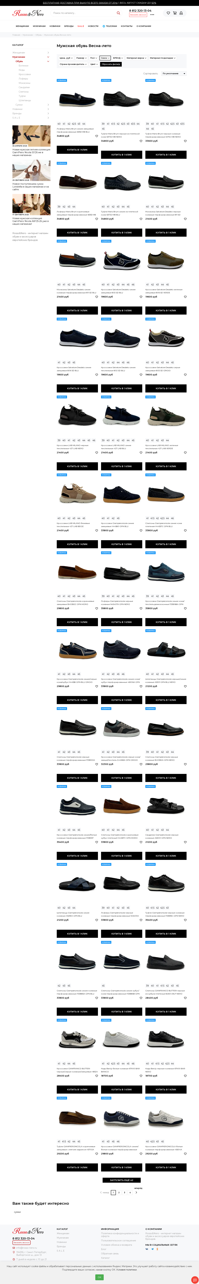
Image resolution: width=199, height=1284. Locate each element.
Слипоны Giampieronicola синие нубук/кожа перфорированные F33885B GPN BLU (120, 992)
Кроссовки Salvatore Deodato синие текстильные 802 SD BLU (118, 369)
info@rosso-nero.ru (26, 1247)
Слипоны (24, 91)
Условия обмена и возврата (116, 1244)
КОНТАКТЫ (126, 26)
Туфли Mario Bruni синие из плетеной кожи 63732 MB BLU (119, 213)
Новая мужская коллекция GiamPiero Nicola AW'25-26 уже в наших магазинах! (30, 221)
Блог (103, 1249)
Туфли (22, 96)
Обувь (19, 61)
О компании (144, 26)
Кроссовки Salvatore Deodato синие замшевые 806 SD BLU (74, 369)
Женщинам (22, 26)
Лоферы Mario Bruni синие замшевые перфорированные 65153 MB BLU (75, 130)
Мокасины (24, 83)
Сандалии (24, 87)
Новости (93, 26)
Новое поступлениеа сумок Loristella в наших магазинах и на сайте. (30, 186)
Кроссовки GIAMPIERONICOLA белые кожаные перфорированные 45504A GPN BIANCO (164, 1148)
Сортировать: (150, 73)
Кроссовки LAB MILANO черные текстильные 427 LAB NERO (72, 447)
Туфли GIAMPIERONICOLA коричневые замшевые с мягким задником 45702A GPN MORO (76, 1148)
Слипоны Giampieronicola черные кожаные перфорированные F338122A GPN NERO (76, 759)
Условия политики (126, 1269)
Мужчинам (39, 26)
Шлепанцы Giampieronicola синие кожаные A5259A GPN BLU (73, 914)
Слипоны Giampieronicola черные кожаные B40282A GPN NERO (161, 758)
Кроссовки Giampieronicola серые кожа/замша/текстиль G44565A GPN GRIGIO (120, 758)
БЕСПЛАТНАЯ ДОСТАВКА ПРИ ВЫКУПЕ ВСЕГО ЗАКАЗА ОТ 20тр (80, 3)
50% (154, 3)
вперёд (138, 1188)
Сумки (19, 104)
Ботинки (23, 65)
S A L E (81, 26)
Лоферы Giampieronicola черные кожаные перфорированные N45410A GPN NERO (120, 914)
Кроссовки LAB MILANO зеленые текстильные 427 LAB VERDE (161, 447)
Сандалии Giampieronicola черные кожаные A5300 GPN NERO (161, 836)
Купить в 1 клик (77, 149)
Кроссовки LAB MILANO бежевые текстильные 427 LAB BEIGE (73, 524)
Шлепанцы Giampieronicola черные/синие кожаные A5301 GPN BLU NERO (165, 680)
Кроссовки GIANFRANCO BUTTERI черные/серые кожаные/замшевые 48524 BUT (77, 1070)
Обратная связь (110, 1253)
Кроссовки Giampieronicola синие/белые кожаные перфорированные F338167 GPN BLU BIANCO (77, 837)
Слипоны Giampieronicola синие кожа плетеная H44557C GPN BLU (163, 524)
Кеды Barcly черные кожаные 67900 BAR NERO (165, 1070)
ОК (99, 1277)
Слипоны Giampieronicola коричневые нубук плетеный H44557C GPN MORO (120, 836)
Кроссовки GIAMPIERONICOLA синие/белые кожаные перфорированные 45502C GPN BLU (120, 1148)
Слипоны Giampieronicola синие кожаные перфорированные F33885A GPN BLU (77, 992)
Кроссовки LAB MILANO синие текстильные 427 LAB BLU (116, 447)
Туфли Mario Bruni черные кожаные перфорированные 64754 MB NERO (163, 135)
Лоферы (23, 78)
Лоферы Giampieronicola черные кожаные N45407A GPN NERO (117, 602)
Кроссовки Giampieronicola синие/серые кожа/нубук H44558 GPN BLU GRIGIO (77, 680)
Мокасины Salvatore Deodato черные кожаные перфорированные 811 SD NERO (163, 213)
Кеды (22, 70)
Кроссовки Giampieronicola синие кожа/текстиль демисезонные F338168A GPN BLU (164, 603)
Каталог (105, 1258)
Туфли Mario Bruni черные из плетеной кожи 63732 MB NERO (120, 135)
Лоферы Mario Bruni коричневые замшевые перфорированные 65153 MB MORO (76, 213)
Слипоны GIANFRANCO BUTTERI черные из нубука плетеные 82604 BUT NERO (165, 992)
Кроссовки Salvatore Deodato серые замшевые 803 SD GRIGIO (162, 369)
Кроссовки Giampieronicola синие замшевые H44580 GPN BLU (117, 524)
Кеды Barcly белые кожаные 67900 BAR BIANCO (120, 1070)
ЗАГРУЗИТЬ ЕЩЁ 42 (121, 1180)
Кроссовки (25, 74)
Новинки (55, 26)
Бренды (69, 26)
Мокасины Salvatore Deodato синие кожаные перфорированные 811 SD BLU (76, 291)
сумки (17, 1212)
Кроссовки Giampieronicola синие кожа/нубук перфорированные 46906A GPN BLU (120, 681)
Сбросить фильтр (111, 64)
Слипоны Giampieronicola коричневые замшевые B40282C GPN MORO (75, 602)
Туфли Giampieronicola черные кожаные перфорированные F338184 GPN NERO (165, 914)
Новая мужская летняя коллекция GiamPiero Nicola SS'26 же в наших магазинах (31, 152)
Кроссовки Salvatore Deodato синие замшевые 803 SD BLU (118, 291)
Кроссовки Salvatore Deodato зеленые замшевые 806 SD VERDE (164, 291)
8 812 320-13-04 (140, 10)
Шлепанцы (25, 100)
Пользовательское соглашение (118, 1240)
